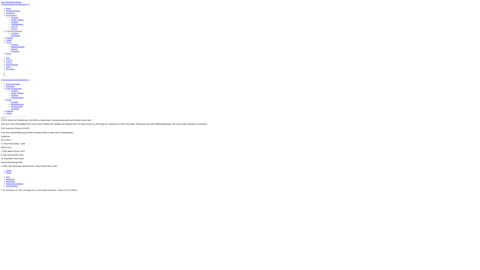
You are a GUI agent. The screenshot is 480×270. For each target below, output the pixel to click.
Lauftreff (14, 17)
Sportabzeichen (12, 65)
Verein (8, 42)
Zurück (9, 170)
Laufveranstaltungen (14, 31)
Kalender (9, 38)
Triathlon (14, 22)
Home (8, 9)
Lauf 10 (14, 27)
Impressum (10, 179)
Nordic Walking (17, 20)
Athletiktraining (17, 24)
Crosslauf (14, 33)
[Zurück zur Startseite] (15, 4)
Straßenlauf (15, 35)
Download (10, 69)
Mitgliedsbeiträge (18, 47)
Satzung (14, 49)
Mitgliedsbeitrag (17, 104)
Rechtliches (10, 181)
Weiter (8, 173)
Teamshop (15, 51)
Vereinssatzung (17, 107)
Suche (8, 53)
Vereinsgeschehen (13, 11)
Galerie (9, 40)
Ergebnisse (10, 13)
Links (8, 67)
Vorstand (14, 45)
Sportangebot (11, 15)
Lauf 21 (14, 29)
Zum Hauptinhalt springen (11, 2)
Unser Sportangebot (14, 89)
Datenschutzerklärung (14, 184)
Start (8, 58)
